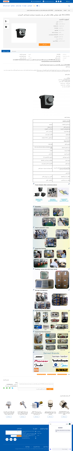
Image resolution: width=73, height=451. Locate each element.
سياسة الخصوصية (36, 446)
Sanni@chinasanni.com (49, 1)
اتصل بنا (8, 5)
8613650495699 (13, 386)
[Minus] (50, 424)
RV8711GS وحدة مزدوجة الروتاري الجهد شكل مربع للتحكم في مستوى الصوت (36, 413)
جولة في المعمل (18, 5)
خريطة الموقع (46, 446)
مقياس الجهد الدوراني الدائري (41, 374)
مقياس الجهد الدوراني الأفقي (52, 374)
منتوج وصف (14, 51)
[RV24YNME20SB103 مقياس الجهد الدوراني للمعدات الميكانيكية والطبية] (64, 404)
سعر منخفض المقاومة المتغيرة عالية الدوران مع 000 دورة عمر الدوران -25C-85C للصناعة (23, 413)
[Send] (50, 449)
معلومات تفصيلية (6, 51)
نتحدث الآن (5, 5)
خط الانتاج (38, 431)
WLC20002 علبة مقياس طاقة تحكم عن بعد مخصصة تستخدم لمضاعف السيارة (40, 10)
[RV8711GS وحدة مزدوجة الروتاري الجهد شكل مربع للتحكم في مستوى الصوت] (37, 404)
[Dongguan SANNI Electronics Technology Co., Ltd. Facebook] (7, 439)
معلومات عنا (24, 5)
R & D (38, 435)
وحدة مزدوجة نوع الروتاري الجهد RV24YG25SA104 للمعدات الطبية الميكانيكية (50, 413)
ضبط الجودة (13, 5)
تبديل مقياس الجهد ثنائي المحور (62, 374)
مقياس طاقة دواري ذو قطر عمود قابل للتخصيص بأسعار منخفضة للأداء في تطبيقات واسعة (8, 413)
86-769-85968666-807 (37, 1)
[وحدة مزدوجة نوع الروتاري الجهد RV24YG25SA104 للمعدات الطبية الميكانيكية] (51, 404)
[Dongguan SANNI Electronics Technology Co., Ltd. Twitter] (58, 1)
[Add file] (70, 449)
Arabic (68, 1)
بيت (39, 5)
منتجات (34, 5)
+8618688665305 (10, 384)
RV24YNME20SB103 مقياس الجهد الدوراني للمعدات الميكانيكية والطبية (64, 413)
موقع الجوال (27, 446)
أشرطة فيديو (30, 5)
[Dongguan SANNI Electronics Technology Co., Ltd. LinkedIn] (56, 1)
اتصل (50, 389)
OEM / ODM (39, 433)
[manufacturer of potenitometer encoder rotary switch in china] (23, 37)
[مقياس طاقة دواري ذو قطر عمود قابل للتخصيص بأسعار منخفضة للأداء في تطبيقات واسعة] (9, 404)
